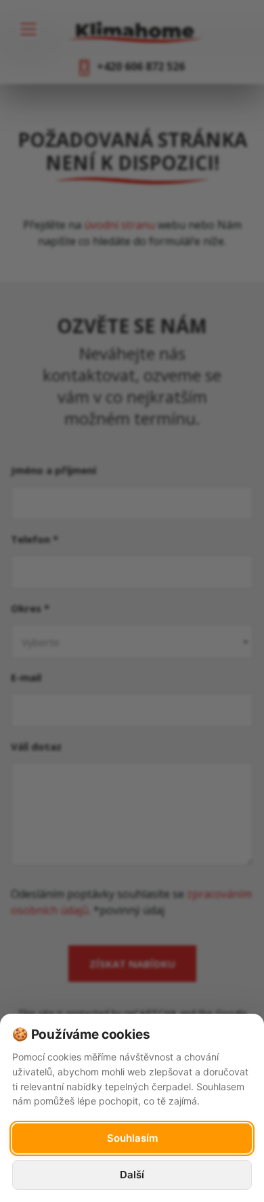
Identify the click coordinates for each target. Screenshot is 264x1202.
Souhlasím (132, 1138)
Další (132, 1174)
